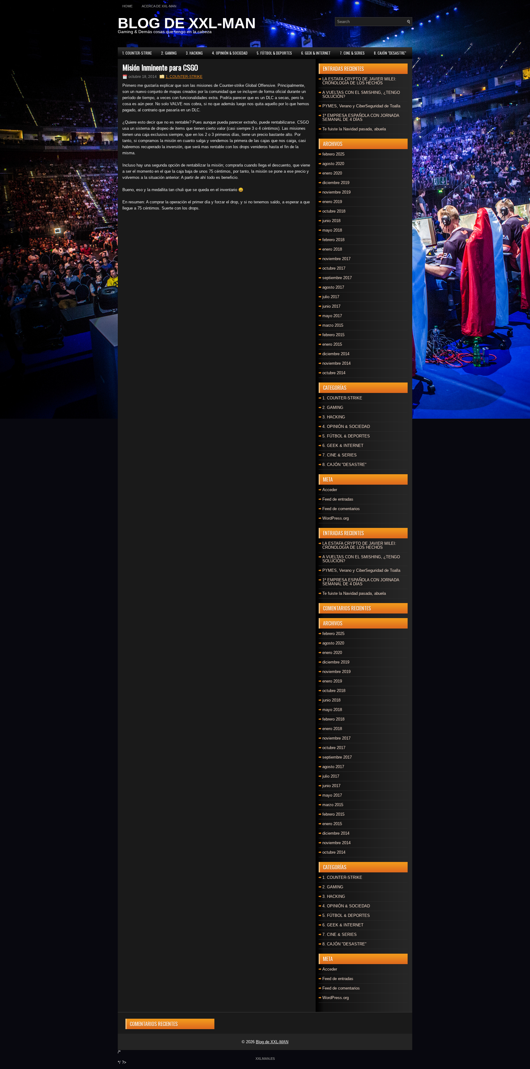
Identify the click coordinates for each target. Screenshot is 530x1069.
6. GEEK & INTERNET (316, 53)
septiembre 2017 (337, 277)
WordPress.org (335, 518)
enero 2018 (332, 249)
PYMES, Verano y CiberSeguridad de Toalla (361, 106)
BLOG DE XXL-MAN (187, 23)
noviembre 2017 (336, 258)
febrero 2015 (333, 335)
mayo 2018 (332, 230)
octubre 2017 (333, 268)
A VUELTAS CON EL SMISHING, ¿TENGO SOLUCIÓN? (361, 94)
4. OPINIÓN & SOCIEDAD (230, 53)
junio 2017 (331, 306)
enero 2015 (332, 344)
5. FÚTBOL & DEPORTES (274, 53)
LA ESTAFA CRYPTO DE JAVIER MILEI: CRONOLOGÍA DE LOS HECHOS (359, 81)
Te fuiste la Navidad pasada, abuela (354, 129)
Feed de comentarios (341, 508)
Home (127, 6)
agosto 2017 (333, 287)
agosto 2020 (333, 163)
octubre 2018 (333, 211)
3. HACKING (194, 53)
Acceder (329, 489)
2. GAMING (169, 53)
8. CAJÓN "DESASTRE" (390, 53)
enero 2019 (332, 201)
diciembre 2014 (335, 354)
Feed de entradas (337, 499)
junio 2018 (331, 220)
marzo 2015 (332, 325)
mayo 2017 (332, 315)
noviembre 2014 (336, 363)
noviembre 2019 (336, 192)
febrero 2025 (333, 154)
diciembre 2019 (335, 182)
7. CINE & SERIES (352, 53)
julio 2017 (330, 296)
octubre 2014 (333, 373)
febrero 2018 (333, 239)
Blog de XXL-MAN (272, 1042)
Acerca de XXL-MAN (159, 6)
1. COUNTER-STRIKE (137, 53)
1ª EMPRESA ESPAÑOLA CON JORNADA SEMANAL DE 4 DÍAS (360, 117)
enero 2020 (332, 173)
